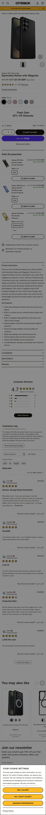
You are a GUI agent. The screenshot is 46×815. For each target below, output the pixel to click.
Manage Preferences (23, 803)
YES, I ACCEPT (23, 790)
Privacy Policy (8, 811)
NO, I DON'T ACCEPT (23, 797)
